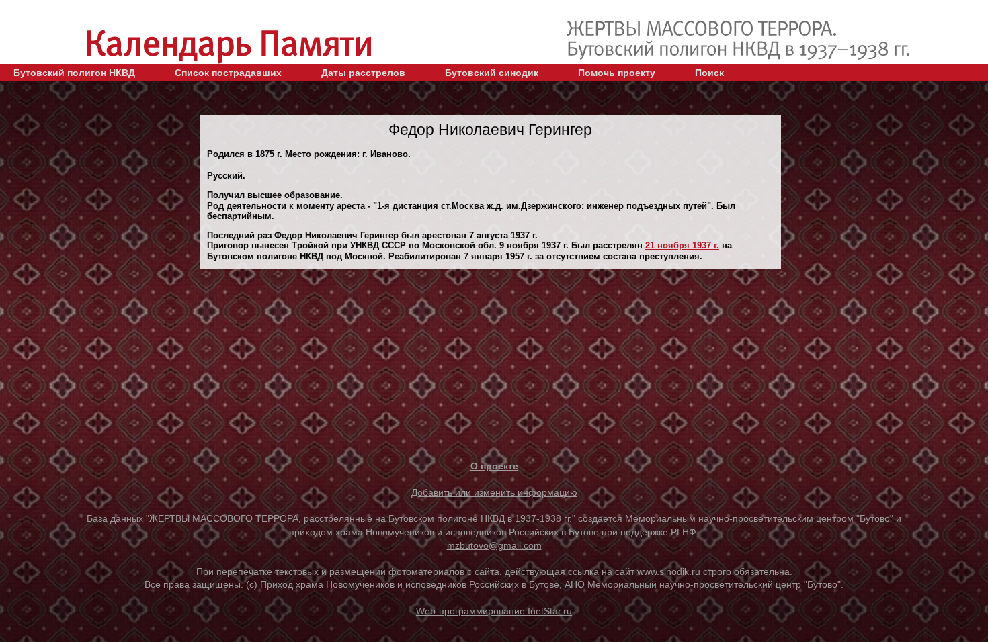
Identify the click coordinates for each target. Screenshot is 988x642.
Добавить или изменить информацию (494, 492)
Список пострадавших (228, 72)
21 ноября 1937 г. (682, 245)
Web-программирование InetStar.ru (494, 611)
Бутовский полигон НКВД (74, 72)
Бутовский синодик (491, 72)
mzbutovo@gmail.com (494, 545)
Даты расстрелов (363, 72)
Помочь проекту (616, 72)
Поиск (709, 72)
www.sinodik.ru (668, 571)
